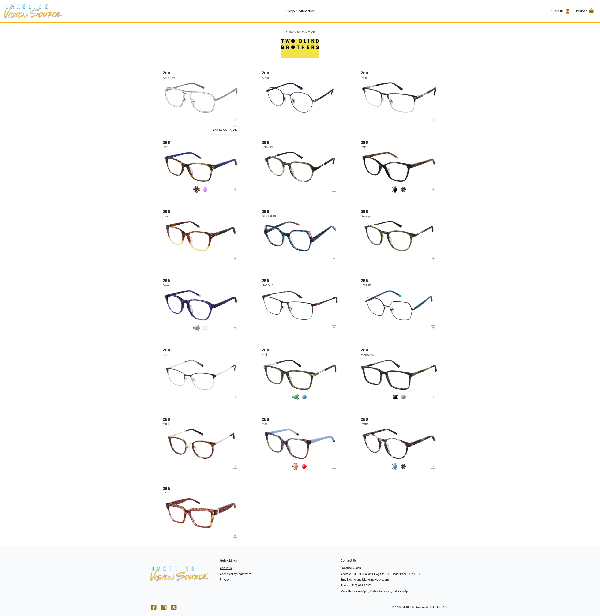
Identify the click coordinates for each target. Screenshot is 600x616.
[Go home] (78, 11)
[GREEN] (296, 397)
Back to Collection (302, 32)
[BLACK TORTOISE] (395, 189)
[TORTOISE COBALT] (196, 189)
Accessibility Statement (235, 574)
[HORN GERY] (403, 397)
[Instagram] (164, 608)
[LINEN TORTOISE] (403, 189)
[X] (174, 608)
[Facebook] (154, 608)
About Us (226, 568)
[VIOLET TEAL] (205, 189)
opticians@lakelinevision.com (369, 579)
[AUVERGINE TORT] (196, 327)
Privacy (224, 579)
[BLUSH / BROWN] (304, 466)
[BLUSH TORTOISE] (395, 466)
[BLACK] (395, 397)
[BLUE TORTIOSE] (304, 397)
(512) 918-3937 (360, 585)
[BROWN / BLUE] (296, 466)
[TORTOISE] (403, 466)
